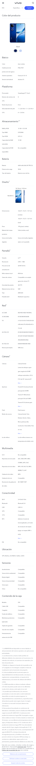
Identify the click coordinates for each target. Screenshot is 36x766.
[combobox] (7, 8)
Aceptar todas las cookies (18, 763)
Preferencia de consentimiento (18, 754)
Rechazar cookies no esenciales (18, 758)
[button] (3, 3)
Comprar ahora (29, 8)
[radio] (15, 50)
